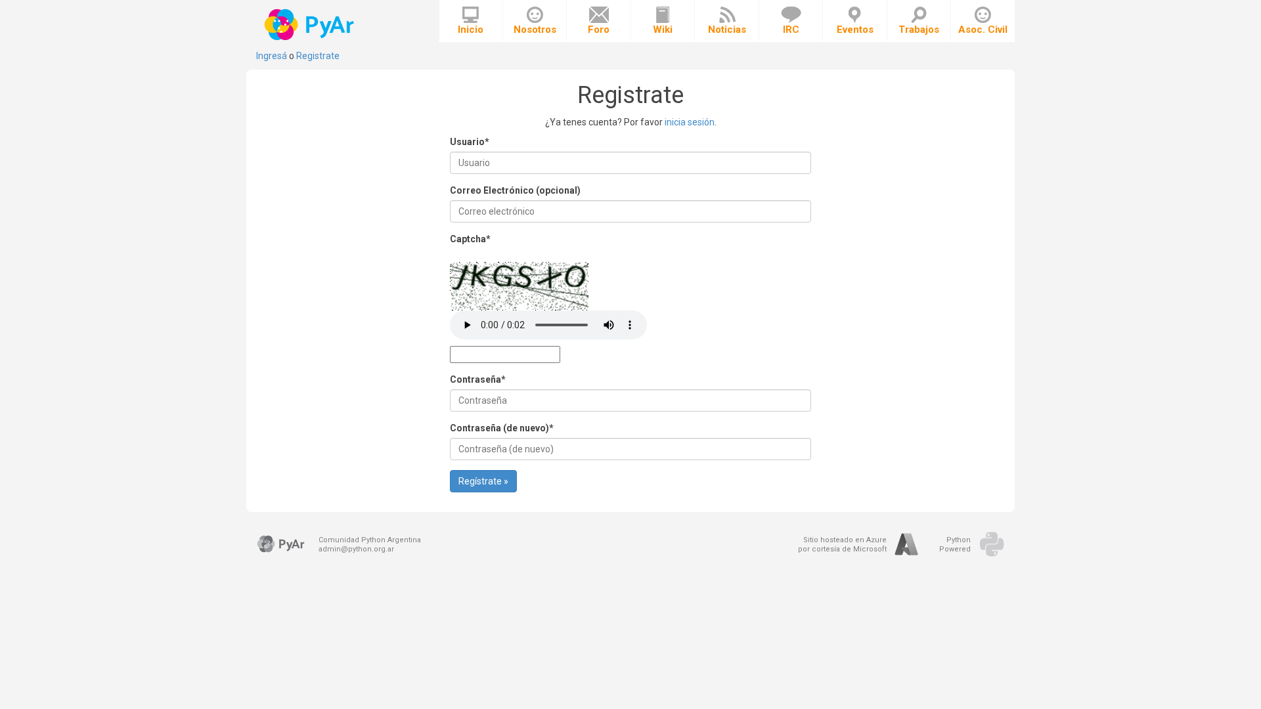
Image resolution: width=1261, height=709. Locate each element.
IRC (791, 29)
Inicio (470, 29)
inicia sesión (690, 122)
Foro (598, 29)
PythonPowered (955, 544)
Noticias (727, 29)
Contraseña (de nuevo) (502, 428)
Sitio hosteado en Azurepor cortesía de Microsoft (842, 544)
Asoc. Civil (982, 29)
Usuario (469, 142)
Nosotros (535, 29)
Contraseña (478, 379)
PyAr (310, 24)
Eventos (855, 29)
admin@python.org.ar (356, 549)
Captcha (470, 239)
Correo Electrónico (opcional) (515, 190)
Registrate (318, 56)
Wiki (663, 29)
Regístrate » (483, 481)
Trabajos (918, 29)
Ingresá (271, 56)
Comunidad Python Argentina (370, 540)
